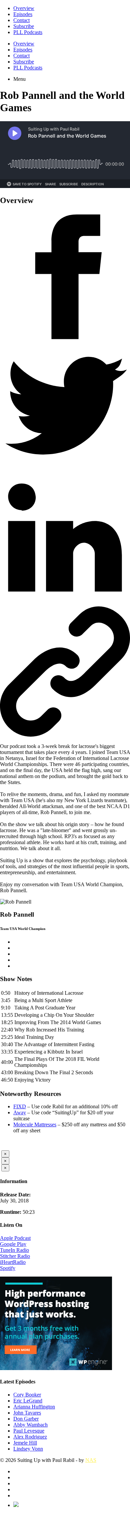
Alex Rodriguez (30, 1437)
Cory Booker (27, 1394)
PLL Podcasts (27, 32)
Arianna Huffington (34, 1406)
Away (19, 1112)
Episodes (22, 14)
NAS (90, 1460)
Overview (23, 8)
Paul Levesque (28, 1431)
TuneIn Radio (14, 1250)
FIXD (19, 1106)
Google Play (13, 1244)
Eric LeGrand (27, 1400)
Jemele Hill (25, 1443)
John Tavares (27, 1412)
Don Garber (26, 1419)
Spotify (7, 1268)
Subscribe (23, 26)
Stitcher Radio (15, 1256)
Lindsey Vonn (28, 1449)
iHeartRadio (13, 1262)
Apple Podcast (15, 1238)
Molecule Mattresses (34, 1124)
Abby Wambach (30, 1425)
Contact (21, 20)
